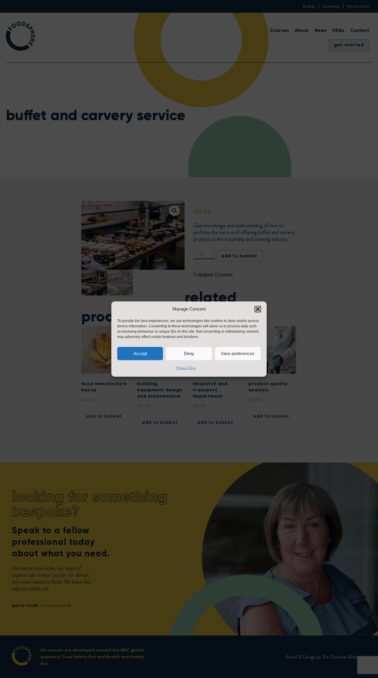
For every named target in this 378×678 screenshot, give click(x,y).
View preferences (238, 353)
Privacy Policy (186, 367)
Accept (140, 353)
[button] (258, 309)
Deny (189, 353)
